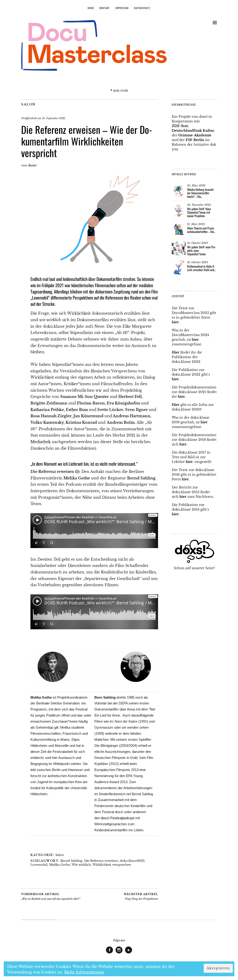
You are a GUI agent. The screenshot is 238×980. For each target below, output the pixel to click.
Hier (175, 352)
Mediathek (40, 441)
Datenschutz (142, 8)
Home (91, 8)
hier (175, 322)
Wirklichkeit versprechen (112, 865)
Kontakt (104, 8)
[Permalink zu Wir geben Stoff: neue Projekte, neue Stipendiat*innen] (179, 248)
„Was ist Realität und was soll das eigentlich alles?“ (50, 896)
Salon (28, 104)
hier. (182, 396)
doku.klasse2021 (132, 861)
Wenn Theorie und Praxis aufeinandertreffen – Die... (201, 230)
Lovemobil (38, 865)
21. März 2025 (196, 224)
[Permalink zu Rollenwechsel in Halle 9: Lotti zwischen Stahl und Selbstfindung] (179, 268)
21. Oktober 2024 (197, 243)
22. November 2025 (199, 204)
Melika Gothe (59, 865)
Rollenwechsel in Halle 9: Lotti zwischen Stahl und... (201, 268)
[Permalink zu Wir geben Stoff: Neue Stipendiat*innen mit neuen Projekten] (179, 210)
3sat (184, 126)
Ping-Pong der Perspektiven (141, 896)
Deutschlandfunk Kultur (193, 130)
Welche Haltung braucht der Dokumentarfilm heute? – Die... (200, 193)
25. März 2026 (196, 185)
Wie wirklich (81, 865)
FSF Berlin (195, 140)
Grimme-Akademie (194, 135)
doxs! (32, 165)
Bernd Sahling (71, 861)
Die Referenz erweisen (101, 861)
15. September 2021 (53, 118)
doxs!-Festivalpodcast (117, 818)
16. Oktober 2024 (197, 262)
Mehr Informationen (84, 972)
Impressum (122, 8)
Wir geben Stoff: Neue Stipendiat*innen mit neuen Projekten (199, 212)
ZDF (176, 126)
